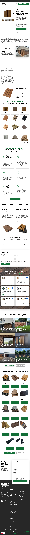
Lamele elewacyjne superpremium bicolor (13, 492)
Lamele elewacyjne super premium (13, 495)
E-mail (16, 254)
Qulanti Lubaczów (13, 529)
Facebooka (20, 273)
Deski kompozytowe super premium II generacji (13, 517)
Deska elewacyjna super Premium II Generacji (13, 502)
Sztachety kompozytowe (12, 521)
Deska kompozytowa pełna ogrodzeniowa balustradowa (13, 505)
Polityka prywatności (15, 531)
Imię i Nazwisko (3, 254)
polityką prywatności (23, 261)
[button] (16, 3)
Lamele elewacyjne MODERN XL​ (13, 497)
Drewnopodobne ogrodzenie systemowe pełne (13, 508)
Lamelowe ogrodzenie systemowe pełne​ (13, 512)
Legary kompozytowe (13, 524)
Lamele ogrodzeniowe (13, 499)
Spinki (11, 526)
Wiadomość (17, 257)
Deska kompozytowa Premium (13, 514)
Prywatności (23, 532)
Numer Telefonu (3, 257)
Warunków (26, 532)
